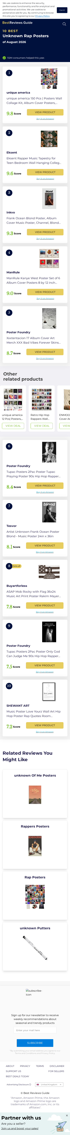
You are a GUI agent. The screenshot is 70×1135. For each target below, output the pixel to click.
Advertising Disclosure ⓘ (19, 1084)
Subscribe (35, 1042)
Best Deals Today (17, 1076)
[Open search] (64, 24)
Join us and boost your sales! (19, 1128)
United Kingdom (49, 1084)
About (10, 1066)
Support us (13, 1071)
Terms (40, 1066)
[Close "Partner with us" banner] (67, 1115)
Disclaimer (57, 1066)
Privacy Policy (42, 16)
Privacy (25, 1066)
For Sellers (56, 1071)
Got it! (62, 10)
